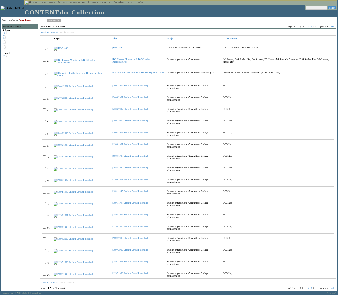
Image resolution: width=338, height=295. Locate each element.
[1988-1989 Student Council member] (130, 167)
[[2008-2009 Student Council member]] (73, 133)
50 (4, 55)
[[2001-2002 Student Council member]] (73, 86)
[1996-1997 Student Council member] (130, 203)
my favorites (117, 2)
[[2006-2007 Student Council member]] (73, 98)
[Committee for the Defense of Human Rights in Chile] (138, 72)
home (52, 2)
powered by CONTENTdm (16, 293)
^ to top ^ (331, 293)
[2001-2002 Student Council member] (130, 85)
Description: (231, 38)
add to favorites (67, 32)
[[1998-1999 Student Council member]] (73, 227)
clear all (54, 32)
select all (45, 32)
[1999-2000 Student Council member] (130, 238)
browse (62, 2)
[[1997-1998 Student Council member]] (73, 262)
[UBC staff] (117, 47)
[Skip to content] (36, 2)
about (131, 2)
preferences (99, 2)
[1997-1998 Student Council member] (130, 261)
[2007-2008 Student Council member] (130, 120)
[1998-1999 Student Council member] (130, 226)
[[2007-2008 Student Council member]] (73, 121)
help (140, 2)
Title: (115, 38)
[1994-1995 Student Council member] (130, 191)
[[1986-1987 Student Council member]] (73, 145)
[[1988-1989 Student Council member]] (73, 168)
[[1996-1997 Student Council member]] (73, 203)
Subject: (171, 38)
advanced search (79, 2)
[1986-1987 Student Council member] (130, 144)
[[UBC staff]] (61, 48)
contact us (36, 293)
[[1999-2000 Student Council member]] (73, 238)
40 (4, 33)
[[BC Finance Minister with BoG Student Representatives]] (81, 62)
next (332, 26)
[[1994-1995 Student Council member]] (73, 192)
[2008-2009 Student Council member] (130, 132)
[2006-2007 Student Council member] (130, 97)
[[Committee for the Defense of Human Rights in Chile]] (81, 75)
